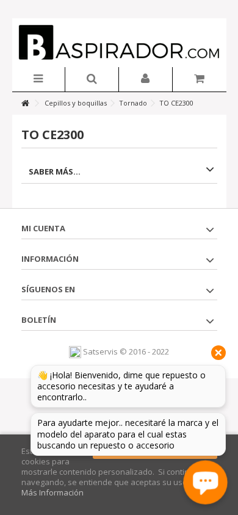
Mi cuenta (43, 228)
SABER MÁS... (55, 171)
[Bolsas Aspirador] (119, 42)
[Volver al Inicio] (25, 103)
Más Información (52, 492)
